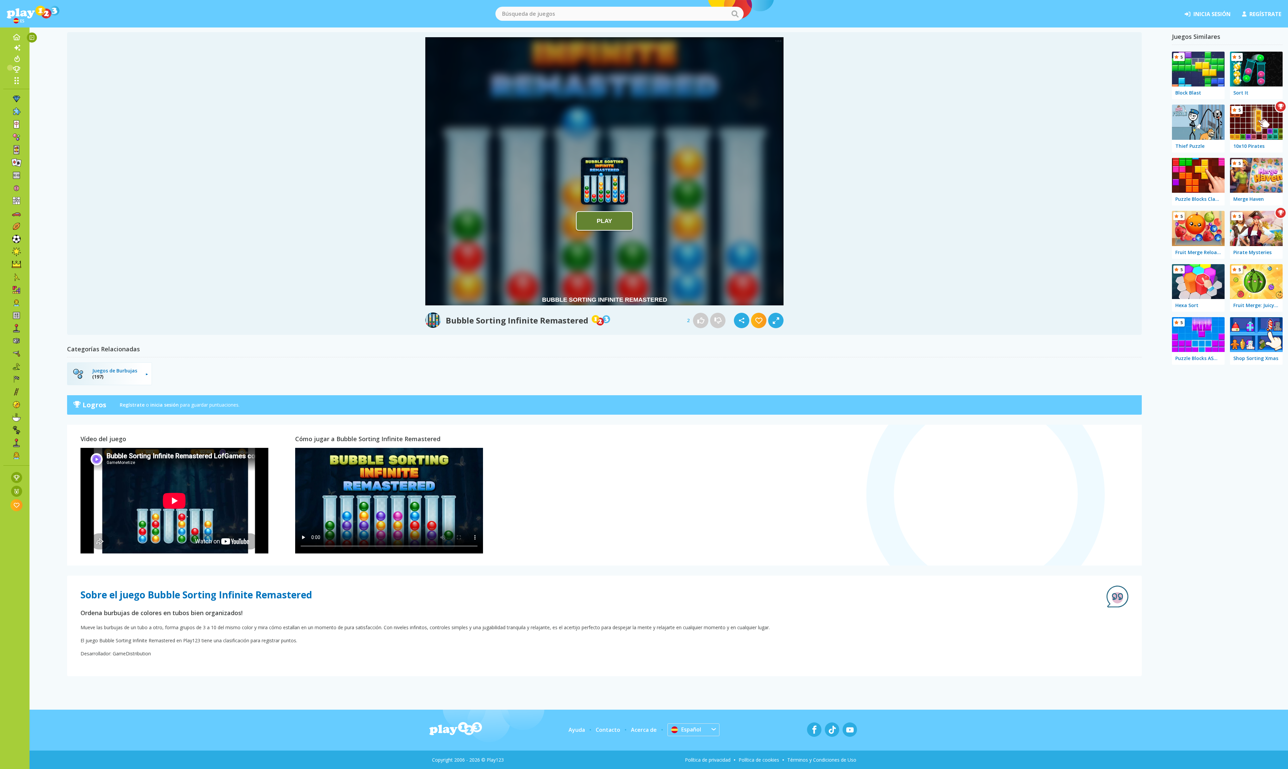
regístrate (1265, 14)
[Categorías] (16, 80)
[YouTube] (850, 729)
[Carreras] (16, 379)
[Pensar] (16, 188)
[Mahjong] (16, 124)
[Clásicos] (16, 366)
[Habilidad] (16, 392)
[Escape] (16, 277)
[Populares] (16, 58)
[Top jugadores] (16, 69)
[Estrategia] (16, 264)
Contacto (608, 729)
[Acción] (16, 353)
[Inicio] (16, 37)
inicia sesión (1212, 14)
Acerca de (644, 729)
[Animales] (16, 430)
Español (691, 729)
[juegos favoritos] (16, 505)
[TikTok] (832, 729)
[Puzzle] (16, 111)
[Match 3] (16, 99)
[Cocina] (16, 417)
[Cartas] (16, 149)
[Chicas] (16, 455)
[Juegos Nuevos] (16, 48)
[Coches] (16, 213)
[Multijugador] (16, 442)
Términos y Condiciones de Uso (821, 760)
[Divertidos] (16, 251)
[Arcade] (16, 328)
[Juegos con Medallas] (16, 491)
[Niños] (16, 302)
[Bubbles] (16, 137)
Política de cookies (759, 760)
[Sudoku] (16, 200)
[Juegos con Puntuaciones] (16, 477)
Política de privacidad (708, 760)
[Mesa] (16, 341)
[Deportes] (16, 226)
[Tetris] (16, 290)
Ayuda (577, 729)
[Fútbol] (16, 239)
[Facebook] (814, 729)
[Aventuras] (16, 404)
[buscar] (735, 14)
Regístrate (132, 405)
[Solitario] (16, 162)
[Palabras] (16, 315)
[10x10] (16, 175)
